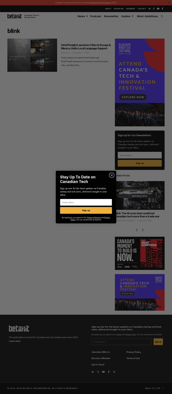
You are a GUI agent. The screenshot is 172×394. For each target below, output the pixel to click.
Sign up (86, 210)
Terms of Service (94, 218)
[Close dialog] (111, 175)
